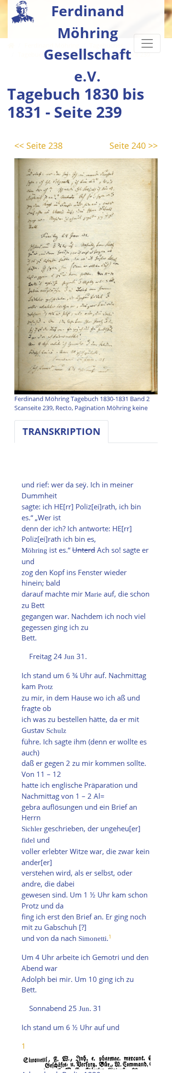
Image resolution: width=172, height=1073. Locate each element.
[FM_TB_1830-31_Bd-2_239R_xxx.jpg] (86, 275)
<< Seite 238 (38, 145)
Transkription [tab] (61, 431)
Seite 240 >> (133, 145)
